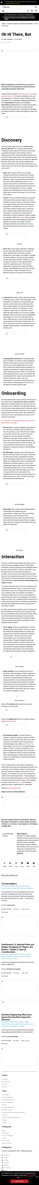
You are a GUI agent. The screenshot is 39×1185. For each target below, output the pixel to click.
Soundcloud (7, 1168)
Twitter (6, 1157)
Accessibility (5, 1094)
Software (33, 822)
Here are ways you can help (12, 3)
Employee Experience (8, 1107)
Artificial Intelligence (7, 1097)
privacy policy (30, 1175)
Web (9, 826)
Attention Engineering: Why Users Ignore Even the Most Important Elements (16, 1017)
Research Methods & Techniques (11, 1117)
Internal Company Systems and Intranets (20, 24)
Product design (24, 822)
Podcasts (4, 1086)
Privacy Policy (6, 1140)
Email (5, 1170)
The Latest (5, 1079)
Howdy (22, 217)
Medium (6, 1165)
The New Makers (9, 884)
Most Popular (6, 1081)
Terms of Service (7, 1143)
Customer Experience (8, 1102)
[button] (4, 865)
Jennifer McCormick (14, 788)
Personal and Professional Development (13, 1112)
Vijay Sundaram (22, 834)
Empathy (4, 1105)
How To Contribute (7, 1135)
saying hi (20, 853)
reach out (19, 782)
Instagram (7, 1162)
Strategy (4, 1120)
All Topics (4, 1084)
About (3, 1130)
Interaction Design (7, 1110)
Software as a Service (9, 824)
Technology (33, 824)
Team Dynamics (23, 824)
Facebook (7, 1155)
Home (4, 24)
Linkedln (6, 1160)
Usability (4, 826)
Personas (4, 1115)
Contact (4, 1138)
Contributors (5, 1133)
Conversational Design (8, 1099)
